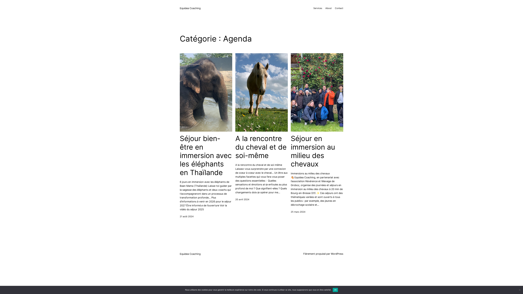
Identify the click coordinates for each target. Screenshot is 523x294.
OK (335, 290)
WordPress (337, 253)
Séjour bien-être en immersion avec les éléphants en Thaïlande (206, 155)
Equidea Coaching (190, 8)
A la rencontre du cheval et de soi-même (261, 147)
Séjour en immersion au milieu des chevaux (313, 151)
